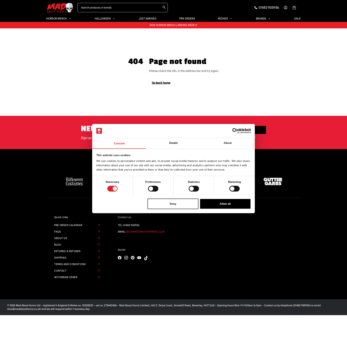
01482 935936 (131, 225)
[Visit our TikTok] (145, 258)
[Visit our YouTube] (139, 257)
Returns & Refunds (67, 251)
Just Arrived (147, 18)
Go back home (161, 83)
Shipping (60, 257)
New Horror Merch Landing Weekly (174, 25)
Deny (173, 203)
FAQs (57, 231)
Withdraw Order (66, 277)
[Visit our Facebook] (119, 257)
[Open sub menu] (69, 18)
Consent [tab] (119, 143)
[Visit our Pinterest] (132, 257)
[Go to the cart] (294, 7)
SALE (297, 18)
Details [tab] (173, 142)
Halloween (103, 18)
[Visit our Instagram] (126, 257)
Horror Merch (56, 18)
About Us (60, 238)
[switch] (153, 189)
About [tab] (228, 142)
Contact (60, 270)
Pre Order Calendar (68, 225)
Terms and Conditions (70, 264)
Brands (261, 18)
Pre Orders (187, 18)
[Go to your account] (285, 7)
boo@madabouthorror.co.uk (145, 231)
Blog (57, 244)
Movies (223, 18)
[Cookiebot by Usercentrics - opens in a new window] (235, 131)
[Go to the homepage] (60, 7)
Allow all (225, 203)
